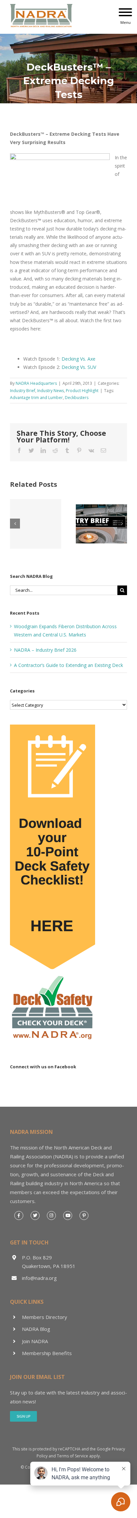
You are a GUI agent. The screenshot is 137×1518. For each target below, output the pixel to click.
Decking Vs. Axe (78, 359)
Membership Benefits (47, 1353)
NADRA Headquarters (36, 383)
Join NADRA (35, 1341)
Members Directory (44, 1317)
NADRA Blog (36, 1329)
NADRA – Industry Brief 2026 (45, 650)
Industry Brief (22, 390)
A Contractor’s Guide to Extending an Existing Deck (68, 665)
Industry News (50, 390)
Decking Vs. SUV (79, 367)
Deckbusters (76, 397)
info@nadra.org (39, 1278)
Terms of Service (72, 1456)
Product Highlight (82, 390)
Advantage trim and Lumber (36, 397)
